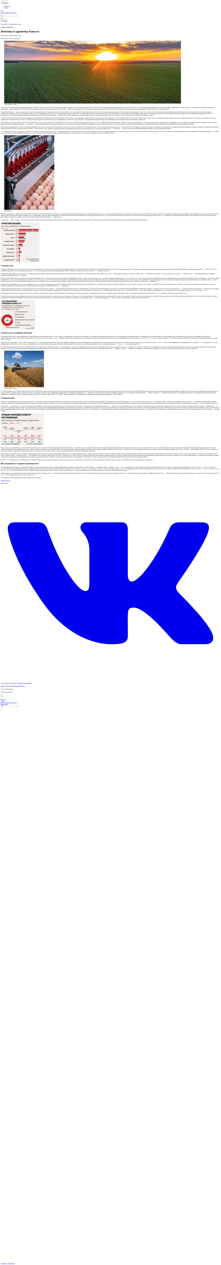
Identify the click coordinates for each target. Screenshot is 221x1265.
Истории (22, 686)
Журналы (7, 6)
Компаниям (15, 686)
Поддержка (8, 686)
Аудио (6, 7)
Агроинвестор (5, 27)
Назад (5, 3)
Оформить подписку (11, 12)
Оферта (3, 686)
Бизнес (11, 27)
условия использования (25, 683)
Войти (2, 12)
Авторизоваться (5, 480)
